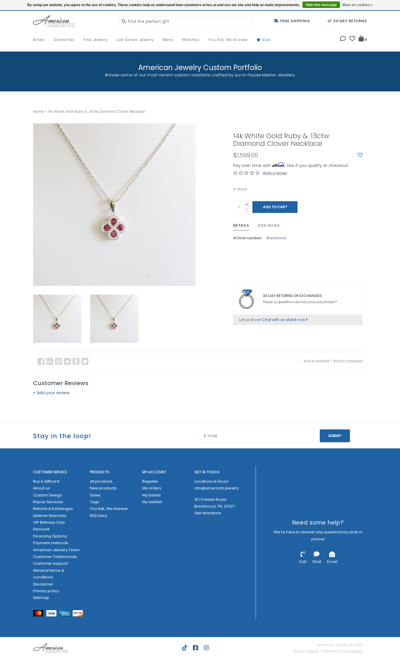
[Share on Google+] (49, 361)
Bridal (39, 39)
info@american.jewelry (216, 488)
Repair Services (48, 502)
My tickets (151, 495)
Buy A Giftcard (46, 481)
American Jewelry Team (56, 550)
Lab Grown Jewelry (135, 39)
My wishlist (152, 502)
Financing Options (50, 536)
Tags (94, 502)
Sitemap (41, 597)
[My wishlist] (352, 39)
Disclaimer (43, 584)
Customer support (50, 563)
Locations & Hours (211, 481)
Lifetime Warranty (49, 515)
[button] (343, 39)
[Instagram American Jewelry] (206, 648)
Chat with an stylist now (284, 319)
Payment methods (50, 543)
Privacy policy (46, 591)
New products (103, 488)
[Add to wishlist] (360, 155)
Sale (266, 39)
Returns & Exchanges (53, 508)
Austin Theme (306, 650)
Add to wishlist (316, 360)
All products (101, 481)
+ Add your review (51, 393)
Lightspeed (353, 650)
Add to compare (348, 360)
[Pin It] (58, 361)
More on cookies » (357, 5)
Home (38, 111)
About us (41, 488)
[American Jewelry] (71, 21)
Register (150, 481)
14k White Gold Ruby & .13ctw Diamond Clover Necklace (96, 111)
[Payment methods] (39, 614)
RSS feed (98, 515)
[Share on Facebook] (41, 361)
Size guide (269, 225)
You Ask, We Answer (228, 39)
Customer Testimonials (55, 556)
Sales (95, 495)
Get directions (207, 513)
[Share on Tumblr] (76, 361)
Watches (190, 39)
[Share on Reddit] (67, 361)
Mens (168, 39)
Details (241, 225)
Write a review (275, 172)
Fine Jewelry (95, 39)
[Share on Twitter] (84, 361)
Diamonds (64, 39)
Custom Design (47, 495)
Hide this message (321, 5)
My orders (151, 488)
